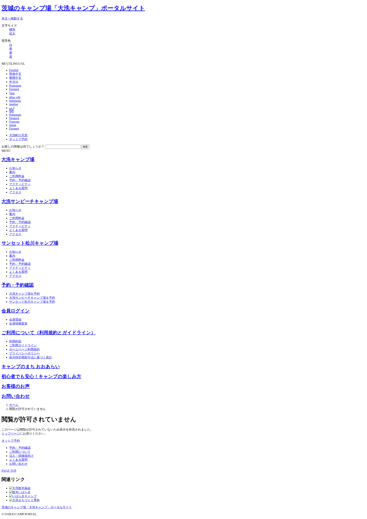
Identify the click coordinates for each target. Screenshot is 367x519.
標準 (12, 29)
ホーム (13, 404)
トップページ (11, 433)
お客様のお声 (16, 386)
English (13, 70)
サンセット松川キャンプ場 (30, 243)
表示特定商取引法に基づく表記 (30, 357)
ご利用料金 (16, 176)
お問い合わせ (16, 396)
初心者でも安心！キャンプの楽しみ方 (41, 376)
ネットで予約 (18, 139)
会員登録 (15, 319)
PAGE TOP (9, 470)
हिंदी (11, 111)
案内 (12, 172)
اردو (11, 107)
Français (14, 121)
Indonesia (15, 100)
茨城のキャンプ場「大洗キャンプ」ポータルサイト (73, 8)
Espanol (14, 89)
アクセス (15, 192)
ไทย (12, 93)
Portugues (15, 85)
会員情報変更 (18, 323)
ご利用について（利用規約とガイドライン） (49, 332)
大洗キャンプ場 (18, 159)
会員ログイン (16, 310)
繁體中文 (15, 77)
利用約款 (15, 341)
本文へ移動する (12, 18)
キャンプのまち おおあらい (31, 366)
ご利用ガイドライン (23, 345)
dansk (12, 125)
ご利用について (20, 451)
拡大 (12, 33)
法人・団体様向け (21, 455)
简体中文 (15, 73)
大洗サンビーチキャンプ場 (30, 201)
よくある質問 (18, 188)
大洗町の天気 (18, 135)
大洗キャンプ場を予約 (24, 293)
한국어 (13, 81)
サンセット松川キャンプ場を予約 (32, 301)
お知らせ (15, 168)
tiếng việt (14, 97)
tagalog (13, 104)
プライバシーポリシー (24, 353)
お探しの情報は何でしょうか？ (23, 146)
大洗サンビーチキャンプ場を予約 (32, 297)
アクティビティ (20, 184)
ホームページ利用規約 (24, 349)
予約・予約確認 (20, 180)
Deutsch (14, 118)
